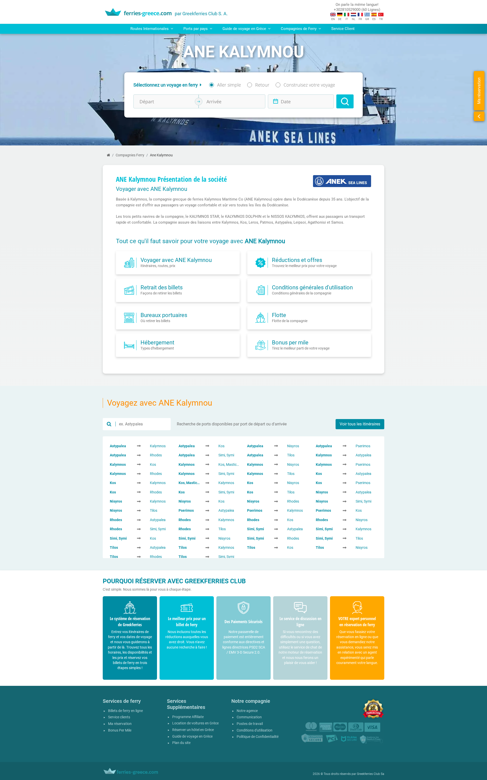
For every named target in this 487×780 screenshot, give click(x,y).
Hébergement (157, 342)
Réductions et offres (297, 260)
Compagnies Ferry (130, 155)
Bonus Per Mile (119, 730)
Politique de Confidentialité (258, 737)
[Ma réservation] (479, 116)
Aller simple (229, 85)
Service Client (343, 28)
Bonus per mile (290, 342)
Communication (249, 717)
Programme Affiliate (188, 717)
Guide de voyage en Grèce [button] (244, 28)
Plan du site (181, 743)
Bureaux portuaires (164, 315)
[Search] (345, 101)
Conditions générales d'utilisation (312, 287)
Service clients (119, 717)
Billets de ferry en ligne (125, 711)
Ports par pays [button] (196, 28)
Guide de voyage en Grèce (192, 736)
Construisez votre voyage (309, 85)
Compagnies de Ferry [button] (299, 28)
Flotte (279, 315)
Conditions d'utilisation (254, 730)
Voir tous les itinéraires (360, 424)
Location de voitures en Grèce (195, 723)
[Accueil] (108, 155)
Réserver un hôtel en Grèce (193, 730)
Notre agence (247, 711)
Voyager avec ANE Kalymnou (176, 260)
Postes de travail (250, 724)
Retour (262, 85)
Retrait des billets (162, 287)
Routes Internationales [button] (150, 28)
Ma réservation (120, 724)
